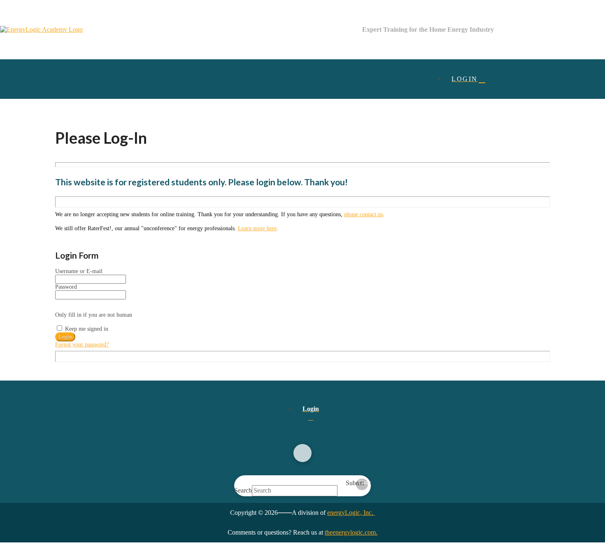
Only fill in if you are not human (93, 315)
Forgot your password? (82, 344)
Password (66, 287)
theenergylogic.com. (351, 532)
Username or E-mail (78, 271)
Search (243, 490)
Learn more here (257, 228)
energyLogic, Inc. (351, 512)
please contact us (363, 214)
